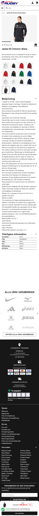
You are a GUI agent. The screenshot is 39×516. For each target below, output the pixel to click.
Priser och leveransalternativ (11, 441)
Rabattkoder (6, 420)
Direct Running (7, 455)
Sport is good (24, 464)
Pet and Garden (25, 453)
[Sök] (7, 8)
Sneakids (23, 462)
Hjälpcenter (5, 413)
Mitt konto (5, 411)
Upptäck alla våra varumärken (19, 334)
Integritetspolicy (7, 443)
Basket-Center (6, 450)
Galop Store (6, 464)
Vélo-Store (23, 476)
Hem (3, 13)
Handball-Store (7, 469)
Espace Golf (6, 460)
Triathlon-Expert (25, 471)
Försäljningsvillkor (8, 432)
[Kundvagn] (37, 2)
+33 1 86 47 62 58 (19, 357)
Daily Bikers (6, 453)
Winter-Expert (24, 478)
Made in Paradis (7, 473)
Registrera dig (19, 499)
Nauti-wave (5, 476)
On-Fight (4, 478)
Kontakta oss (19, 351)
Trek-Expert (24, 469)
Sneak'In (23, 460)
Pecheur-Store (25, 450)
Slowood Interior (25, 455)
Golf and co (5, 466)
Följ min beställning (8, 416)
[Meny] (2, 8)
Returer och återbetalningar (11, 434)
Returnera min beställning (10, 418)
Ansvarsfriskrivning (8, 436)
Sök (9, 8)
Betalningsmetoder (8, 439)
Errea (7, 44)
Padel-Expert (6, 480)
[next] (37, 313)
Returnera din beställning (19, 386)
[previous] (1, 313)
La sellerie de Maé (8, 471)
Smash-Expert (25, 457)
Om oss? (4, 427)
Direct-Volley (6, 457)
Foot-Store (5, 462)
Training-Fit (24, 466)
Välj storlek (19, 513)
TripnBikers (24, 473)
